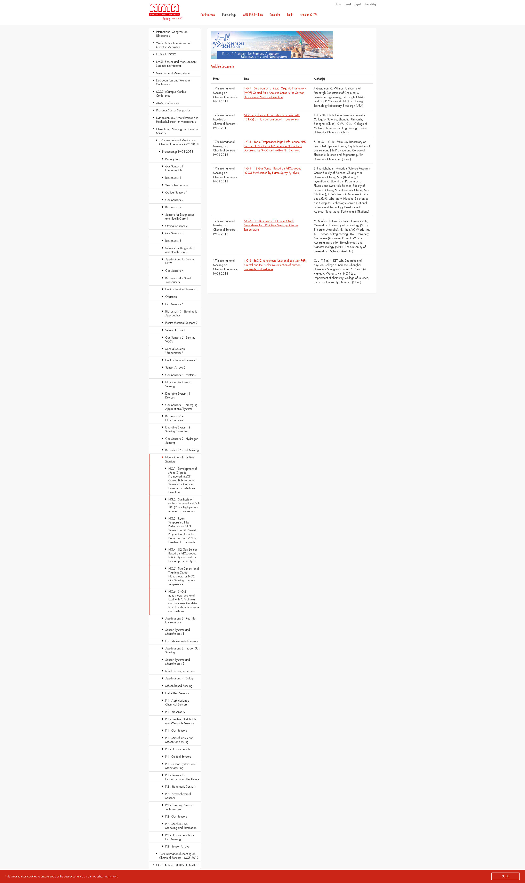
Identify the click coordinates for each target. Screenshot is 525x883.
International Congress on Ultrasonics (171, 34)
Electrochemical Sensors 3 (181, 360)
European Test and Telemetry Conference (173, 82)
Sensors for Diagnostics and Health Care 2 (179, 250)
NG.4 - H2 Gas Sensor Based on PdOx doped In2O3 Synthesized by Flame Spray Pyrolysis (182, 555)
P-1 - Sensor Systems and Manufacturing (180, 766)
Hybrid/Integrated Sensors (181, 641)
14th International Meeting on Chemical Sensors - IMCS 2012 (179, 856)
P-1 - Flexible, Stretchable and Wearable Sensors (180, 721)
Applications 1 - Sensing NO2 (180, 261)
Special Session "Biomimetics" (175, 351)
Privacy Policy (370, 4)
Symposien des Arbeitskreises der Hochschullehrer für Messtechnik (177, 120)
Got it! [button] (505, 876)
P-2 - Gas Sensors (176, 816)
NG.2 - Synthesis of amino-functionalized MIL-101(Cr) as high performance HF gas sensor (184, 505)
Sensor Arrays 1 (175, 330)
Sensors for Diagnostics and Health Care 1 (179, 216)
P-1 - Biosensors (175, 712)
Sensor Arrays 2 (175, 367)
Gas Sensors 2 (174, 200)
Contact (348, 4)
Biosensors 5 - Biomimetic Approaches (181, 313)
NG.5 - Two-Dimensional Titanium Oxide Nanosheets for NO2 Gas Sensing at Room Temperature (183, 576)
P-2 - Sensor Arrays (177, 846)
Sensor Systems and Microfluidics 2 (177, 661)
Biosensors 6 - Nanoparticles (174, 418)
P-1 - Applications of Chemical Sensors (177, 702)
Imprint (358, 4)
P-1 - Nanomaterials (177, 749)
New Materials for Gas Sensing (179, 459)
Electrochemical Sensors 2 (181, 323)
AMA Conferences (167, 103)
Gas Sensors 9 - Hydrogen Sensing (181, 440)
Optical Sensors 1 (176, 192)
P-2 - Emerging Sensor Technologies (178, 807)
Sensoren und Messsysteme (173, 73)
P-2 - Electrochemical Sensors (178, 796)
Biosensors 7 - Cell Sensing (182, 450)
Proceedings (229, 14)
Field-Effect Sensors (177, 693)
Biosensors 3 (173, 241)
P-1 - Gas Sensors (176, 730)
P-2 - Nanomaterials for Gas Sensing (179, 837)
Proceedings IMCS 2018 (177, 151)
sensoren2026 (308, 14)
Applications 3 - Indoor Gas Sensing (182, 650)
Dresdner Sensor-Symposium (173, 110)
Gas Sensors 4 (174, 271)
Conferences (208, 14)
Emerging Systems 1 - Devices (178, 395)
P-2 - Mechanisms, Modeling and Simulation (180, 826)
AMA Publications (253, 14)
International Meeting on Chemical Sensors (177, 131)
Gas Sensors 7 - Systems (180, 375)
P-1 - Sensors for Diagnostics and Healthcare (182, 777)
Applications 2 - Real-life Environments (180, 620)
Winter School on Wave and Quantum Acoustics (173, 45)
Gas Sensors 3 (174, 233)
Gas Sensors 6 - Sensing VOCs (180, 339)
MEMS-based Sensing (178, 686)
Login (290, 14)
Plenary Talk (172, 159)
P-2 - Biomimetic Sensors (180, 786)
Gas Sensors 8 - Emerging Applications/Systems (181, 407)
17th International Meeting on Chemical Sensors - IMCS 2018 (179, 142)
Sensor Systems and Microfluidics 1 (177, 632)
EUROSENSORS (166, 54)
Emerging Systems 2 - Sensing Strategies (178, 429)
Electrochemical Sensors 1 (181, 289)
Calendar (275, 14)
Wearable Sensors (176, 185)
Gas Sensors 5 (174, 304)
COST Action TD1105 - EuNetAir (176, 865)
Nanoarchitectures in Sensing (178, 384)
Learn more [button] (111, 876)
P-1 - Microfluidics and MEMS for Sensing (179, 740)
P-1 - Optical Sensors (178, 756)
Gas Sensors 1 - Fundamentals (175, 168)
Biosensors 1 (173, 178)
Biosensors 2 (173, 207)
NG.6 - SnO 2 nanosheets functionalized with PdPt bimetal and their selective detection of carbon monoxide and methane (183, 601)
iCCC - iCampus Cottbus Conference (171, 93)
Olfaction (171, 297)
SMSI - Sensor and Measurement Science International (176, 64)
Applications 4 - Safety (179, 678)
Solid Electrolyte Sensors (180, 671)
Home (338, 4)
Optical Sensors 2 (176, 226)
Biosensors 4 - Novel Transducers (178, 280)
